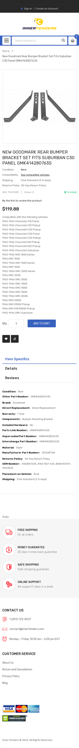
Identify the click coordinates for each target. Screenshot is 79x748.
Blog (5, 682)
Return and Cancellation (17, 669)
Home (6, 51)
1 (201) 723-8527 (20, 619)
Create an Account (47, 8)
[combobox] (35, 40)
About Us (8, 662)
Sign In (28, 8)
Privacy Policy (11, 676)
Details (11, 368)
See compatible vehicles (35, 174)
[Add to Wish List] (6, 339)
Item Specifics (17, 359)
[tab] (39, 359)
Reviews (12, 378)
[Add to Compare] (15, 339)
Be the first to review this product (22, 200)
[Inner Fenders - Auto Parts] (39, 24)
